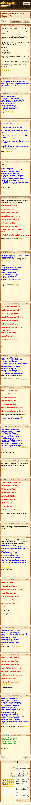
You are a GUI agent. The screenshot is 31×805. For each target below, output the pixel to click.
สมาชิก (26, 3)
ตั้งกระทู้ (26, 21)
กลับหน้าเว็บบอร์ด (16, 21)
